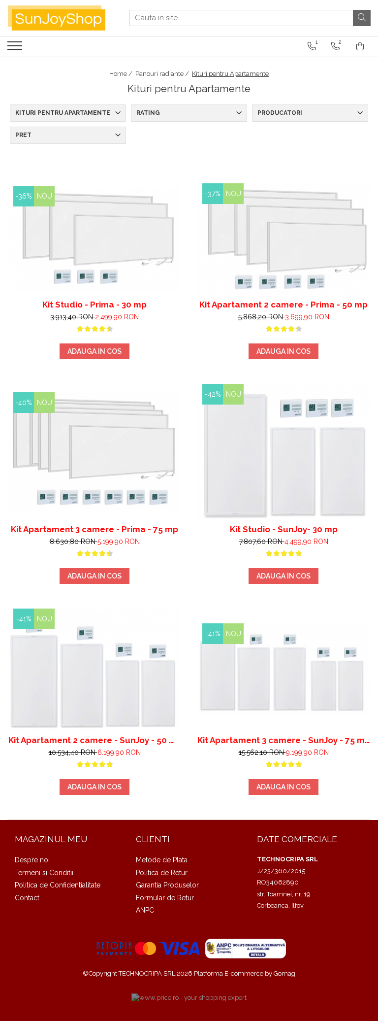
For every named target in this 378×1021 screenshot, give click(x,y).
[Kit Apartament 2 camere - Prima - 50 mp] (283, 239)
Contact (27, 898)
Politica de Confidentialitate (57, 885)
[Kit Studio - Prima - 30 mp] (94, 239)
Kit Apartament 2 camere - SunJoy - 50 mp (94, 740)
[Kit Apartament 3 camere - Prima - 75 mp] (94, 451)
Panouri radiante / (162, 73)
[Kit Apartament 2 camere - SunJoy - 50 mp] (94, 669)
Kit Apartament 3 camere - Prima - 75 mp (94, 529)
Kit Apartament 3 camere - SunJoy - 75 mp (283, 740)
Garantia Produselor (167, 885)
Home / (121, 73)
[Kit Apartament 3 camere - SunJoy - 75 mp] (283, 669)
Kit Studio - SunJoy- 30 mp (284, 529)
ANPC (145, 910)
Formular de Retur (165, 898)
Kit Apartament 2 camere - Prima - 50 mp (283, 304)
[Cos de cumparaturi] (360, 46)
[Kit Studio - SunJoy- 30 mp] (283, 451)
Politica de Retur (162, 873)
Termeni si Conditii (44, 873)
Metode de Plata (162, 860)
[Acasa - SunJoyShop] (56, 18)
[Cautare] (362, 18)
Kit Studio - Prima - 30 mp (94, 304)
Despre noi (32, 860)
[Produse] (16, 48)
